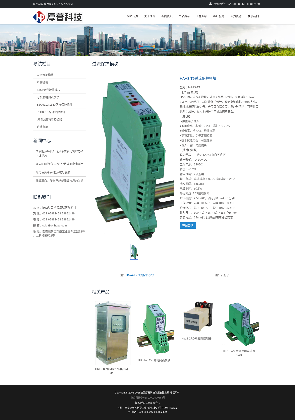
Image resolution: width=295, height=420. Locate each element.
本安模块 (42, 82)
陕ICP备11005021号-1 (147, 403)
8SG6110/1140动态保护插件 (54, 104)
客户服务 (218, 16)
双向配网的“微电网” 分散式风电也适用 (59, 163)
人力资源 (236, 16)
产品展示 (184, 16)
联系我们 (253, 16)
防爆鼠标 (42, 126)
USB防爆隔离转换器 (49, 119)
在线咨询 (187, 225)
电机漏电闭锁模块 (48, 97)
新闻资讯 (167, 16)
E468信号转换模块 (48, 89)
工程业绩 (201, 16)
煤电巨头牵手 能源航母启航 (53, 172)
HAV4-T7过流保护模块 (140, 275)
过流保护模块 (45, 74)
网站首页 (132, 16)
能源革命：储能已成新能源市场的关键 (59, 180)
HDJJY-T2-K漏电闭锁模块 (154, 360)
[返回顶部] (286, 77)
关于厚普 (149, 16)
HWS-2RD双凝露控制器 (197, 338)
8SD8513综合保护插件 (51, 112)
